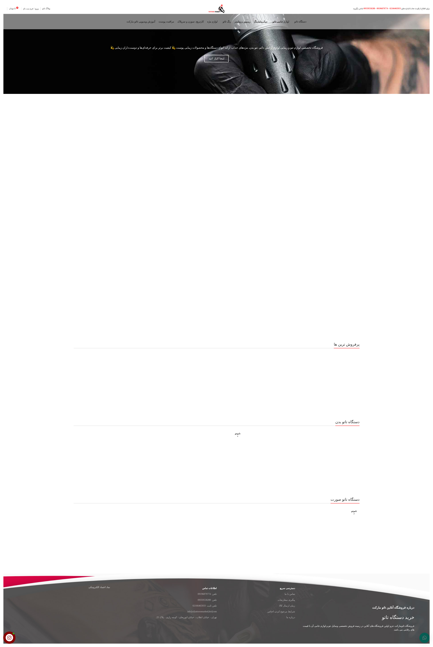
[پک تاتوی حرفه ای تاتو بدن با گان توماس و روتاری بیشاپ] (216, 455)
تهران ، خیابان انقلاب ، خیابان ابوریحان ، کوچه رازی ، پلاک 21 (187, 617)
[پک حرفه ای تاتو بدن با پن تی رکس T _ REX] (158, 455)
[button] (424, 638)
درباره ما (290, 617)
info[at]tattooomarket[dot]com (202, 611)
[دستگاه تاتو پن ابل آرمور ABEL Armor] (100, 378)
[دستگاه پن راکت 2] (333, 378)
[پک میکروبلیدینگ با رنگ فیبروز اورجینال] (158, 533)
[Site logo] (216, 8)
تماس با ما (290, 594)
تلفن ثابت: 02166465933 (205, 605)
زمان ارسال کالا (287, 605)
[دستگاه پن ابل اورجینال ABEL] (216, 378)
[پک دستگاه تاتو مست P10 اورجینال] (274, 533)
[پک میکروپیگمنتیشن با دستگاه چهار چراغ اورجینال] (100, 533)
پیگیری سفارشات (286, 600)
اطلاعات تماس (209, 588)
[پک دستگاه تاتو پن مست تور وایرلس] (333, 533)
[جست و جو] (4, 8)
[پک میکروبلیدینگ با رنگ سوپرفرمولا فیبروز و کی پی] (216, 533)
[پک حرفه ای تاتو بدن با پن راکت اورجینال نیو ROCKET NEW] (100, 455)
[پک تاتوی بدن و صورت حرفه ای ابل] (274, 455)
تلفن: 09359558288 (207, 600)
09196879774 (382, 8)
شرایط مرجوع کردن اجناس (281, 611)
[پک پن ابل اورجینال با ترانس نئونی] (333, 455)
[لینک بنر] (322, 254)
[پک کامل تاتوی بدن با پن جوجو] (158, 378)
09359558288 (369, 8)
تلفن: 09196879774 (207, 594)
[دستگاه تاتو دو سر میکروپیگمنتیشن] (274, 378)
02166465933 (395, 8)
